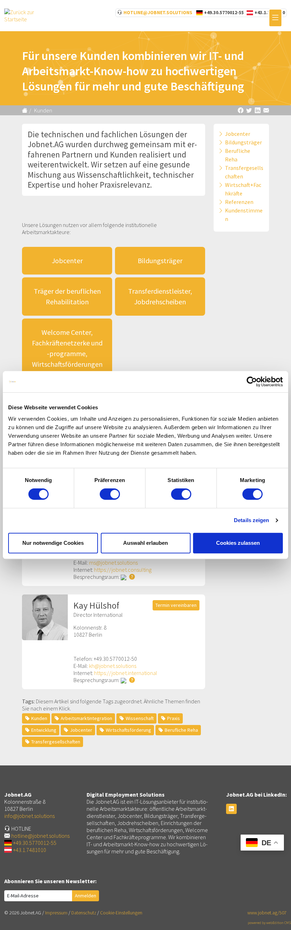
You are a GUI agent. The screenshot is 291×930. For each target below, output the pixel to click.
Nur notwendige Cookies (53, 543)
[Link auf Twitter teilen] (249, 110)
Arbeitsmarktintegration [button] (86, 718)
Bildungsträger (160, 260)
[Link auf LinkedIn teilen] (257, 110)
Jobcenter (67, 260)
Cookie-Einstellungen (121, 913)
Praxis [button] (173, 718)
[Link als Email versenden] (266, 110)
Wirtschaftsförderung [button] (128, 730)
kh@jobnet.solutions (112, 665)
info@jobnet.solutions (29, 815)
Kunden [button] (39, 718)
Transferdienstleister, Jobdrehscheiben (160, 296)
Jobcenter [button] (81, 730)
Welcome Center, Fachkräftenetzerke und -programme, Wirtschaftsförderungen (67, 348)
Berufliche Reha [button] (181, 730)
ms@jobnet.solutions (113, 562)
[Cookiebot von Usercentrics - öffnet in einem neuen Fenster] (252, 381)
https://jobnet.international (125, 672)
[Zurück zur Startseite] (25, 110)
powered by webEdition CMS (269, 922)
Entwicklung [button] (43, 730)
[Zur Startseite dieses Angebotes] (24, 14)
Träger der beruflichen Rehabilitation (67, 296)
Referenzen (239, 201)
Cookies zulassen (238, 543)
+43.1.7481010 (29, 849)
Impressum (56, 913)
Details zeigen (251, 520)
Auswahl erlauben (145, 543)
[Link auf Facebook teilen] (240, 110)
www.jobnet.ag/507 (267, 913)
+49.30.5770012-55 (224, 13)
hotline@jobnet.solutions (157, 13)
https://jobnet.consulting (123, 569)
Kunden (43, 110)
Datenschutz (83, 913)
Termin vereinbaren (176, 605)
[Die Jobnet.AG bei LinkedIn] (231, 809)
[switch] (110, 494)
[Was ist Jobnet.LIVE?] (130, 576)
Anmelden (85, 895)
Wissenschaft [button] (140, 718)
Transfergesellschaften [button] (55, 741)
